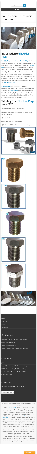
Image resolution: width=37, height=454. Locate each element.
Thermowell (20, 435)
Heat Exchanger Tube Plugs (14, 416)
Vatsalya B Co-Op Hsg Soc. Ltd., (14, 366)
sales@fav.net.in (10, 342)
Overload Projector (17, 436)
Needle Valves (22, 422)
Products (4, 321)
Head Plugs (14, 61)
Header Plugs (13, 90)
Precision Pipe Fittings (14, 409)
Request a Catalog (20, 441)
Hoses (23, 433)
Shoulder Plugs (24, 61)
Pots (19, 428)
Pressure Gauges (23, 438)
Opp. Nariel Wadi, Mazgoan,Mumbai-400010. (13, 371)
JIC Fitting (22, 409)
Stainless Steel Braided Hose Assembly (20, 432)
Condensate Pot (25, 428)
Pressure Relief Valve (25, 426)
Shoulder (23, 101)
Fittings (14, 407)
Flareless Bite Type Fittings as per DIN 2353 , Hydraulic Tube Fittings (18, 420)
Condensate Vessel (13, 429)
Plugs (31, 101)
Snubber (10, 436)
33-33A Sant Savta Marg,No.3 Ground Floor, (13, 369)
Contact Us (4, 327)
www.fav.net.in (11, 348)
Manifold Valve (10, 424)
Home (3, 318)
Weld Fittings (18, 414)
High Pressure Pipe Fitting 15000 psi (16, 410)
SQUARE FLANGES (26, 421)
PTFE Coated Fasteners (12, 438)
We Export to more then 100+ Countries (12, 386)
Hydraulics (28, 429)
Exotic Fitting (12, 412)
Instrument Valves (13, 422)
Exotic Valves (14, 428)
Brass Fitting (11, 414)
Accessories (13, 435)
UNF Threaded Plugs (9, 83)
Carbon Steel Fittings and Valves (13, 419)
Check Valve (17, 424)
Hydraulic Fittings (20, 412)
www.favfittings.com (22, 348)
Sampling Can (22, 429)
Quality (3, 324)
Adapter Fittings (26, 414)
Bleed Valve (16, 426)
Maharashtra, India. (6, 374)
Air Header (9, 426)
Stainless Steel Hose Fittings (22, 431)
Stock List (11, 440)
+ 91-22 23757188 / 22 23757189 (17, 339)
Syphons (25, 436)
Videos (26, 440)
